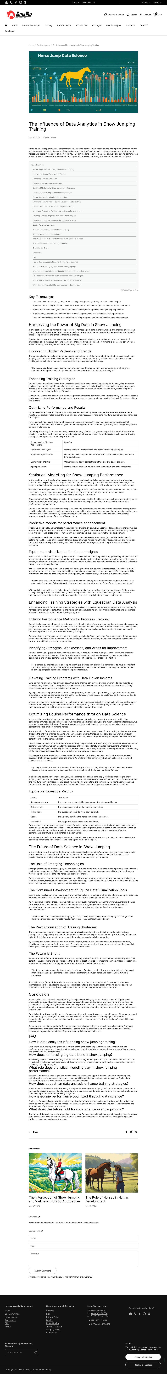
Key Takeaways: (37, 165)
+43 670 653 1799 (99, 1316)
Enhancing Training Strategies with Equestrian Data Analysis (57, 202)
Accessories (10, 1320)
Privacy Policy (52, 1317)
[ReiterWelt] (19, 15)
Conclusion (37, 253)
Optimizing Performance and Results (47, 183)
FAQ (34, 257)
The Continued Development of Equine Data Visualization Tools (58, 239)
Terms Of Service (54, 1326)
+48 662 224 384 (99, 1313)
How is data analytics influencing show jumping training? (55, 262)
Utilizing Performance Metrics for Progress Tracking (53, 206)
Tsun (136, 290)
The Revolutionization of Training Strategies (50, 243)
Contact (50, 1310)
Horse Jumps (11, 1317)
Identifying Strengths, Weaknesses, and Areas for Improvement (58, 211)
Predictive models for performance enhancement (52, 193)
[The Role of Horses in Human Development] (111, 1173)
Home (7, 1310)
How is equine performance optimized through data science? (57, 280)
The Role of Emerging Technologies (47, 234)
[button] (132, 14)
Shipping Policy (53, 1329)
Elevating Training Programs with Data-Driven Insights (54, 216)
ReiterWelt (27, 1369)
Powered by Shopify (42, 1369)
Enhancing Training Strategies (45, 179)
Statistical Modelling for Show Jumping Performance (54, 188)
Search (8, 1326)
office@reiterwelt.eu (96, 1310)
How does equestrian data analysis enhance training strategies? (58, 276)
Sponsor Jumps (12, 1314)
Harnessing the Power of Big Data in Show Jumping (53, 169)
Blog (48, 1314)
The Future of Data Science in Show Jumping (51, 229)
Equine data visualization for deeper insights (50, 197)
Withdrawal (51, 1332)
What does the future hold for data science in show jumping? (57, 285)
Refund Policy (52, 1323)
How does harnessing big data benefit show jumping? (54, 266)
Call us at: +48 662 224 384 (83, 2)
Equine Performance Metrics (44, 225)
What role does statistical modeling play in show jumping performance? (61, 271)
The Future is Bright (41, 248)
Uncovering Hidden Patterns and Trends (49, 174)
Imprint (49, 1320)
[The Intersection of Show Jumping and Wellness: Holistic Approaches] (55, 1173)
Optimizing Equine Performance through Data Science (54, 220)
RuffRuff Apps (127, 290)
